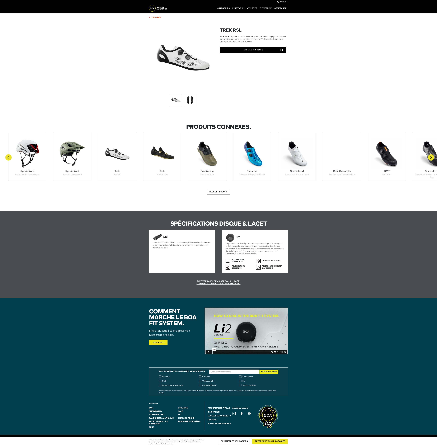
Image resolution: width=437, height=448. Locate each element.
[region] (218, 442)
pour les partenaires (219, 424)
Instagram (234, 413)
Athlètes (252, 8)
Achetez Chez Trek (253, 50)
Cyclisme (156, 17)
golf (180, 411)
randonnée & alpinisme (161, 418)
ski (179, 415)
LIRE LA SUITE (158, 342)
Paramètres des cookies (234, 441)
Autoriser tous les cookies (270, 441)
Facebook (241, 413)
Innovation (214, 412)
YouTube (249, 413)
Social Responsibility (219, 416)
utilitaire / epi (156, 415)
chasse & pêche (186, 418)
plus (151, 427)
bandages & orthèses (189, 421)
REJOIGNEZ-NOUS (269, 372)
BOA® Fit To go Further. (163, 8)
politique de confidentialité (247, 390)
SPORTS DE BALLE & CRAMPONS (158, 423)
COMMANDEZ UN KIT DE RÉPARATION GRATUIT (218, 284)
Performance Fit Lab (219, 408)
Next (431, 157)
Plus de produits (218, 192)
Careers (212, 420)
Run (151, 408)
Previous (8, 157)
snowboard (155, 411)
